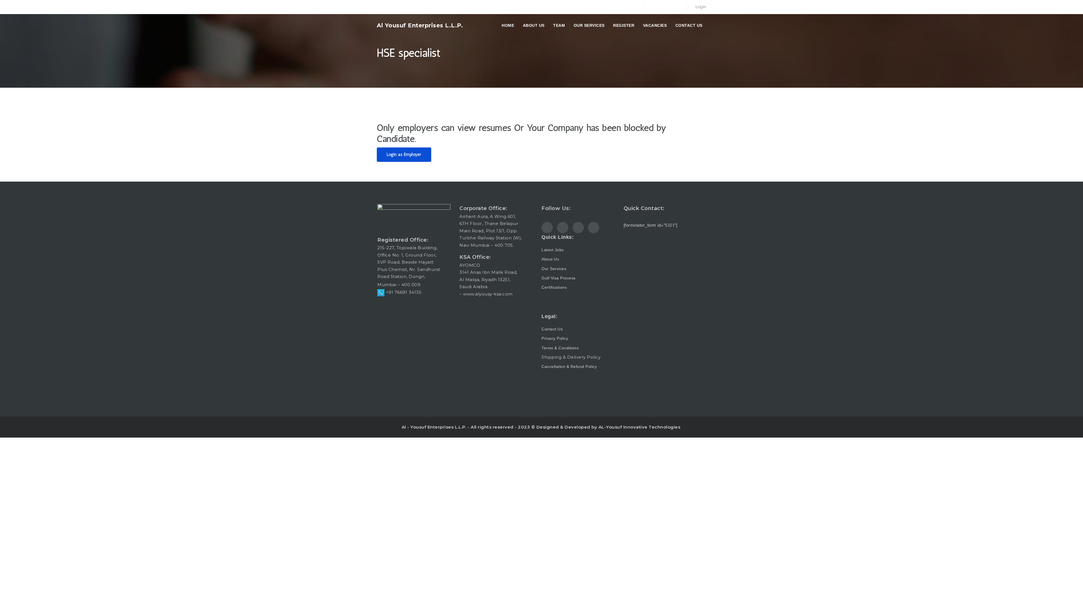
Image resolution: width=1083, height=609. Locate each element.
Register (623, 25)
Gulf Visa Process (559, 278)
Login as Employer (404, 154)
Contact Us (689, 25)
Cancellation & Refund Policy (569, 366)
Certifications (554, 287)
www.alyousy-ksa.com (488, 294)
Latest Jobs (553, 249)
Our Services (589, 25)
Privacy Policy (555, 338)
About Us (550, 259)
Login (700, 7)
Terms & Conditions (560, 348)
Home (508, 25)
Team (559, 25)
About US (534, 25)
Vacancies (655, 25)
